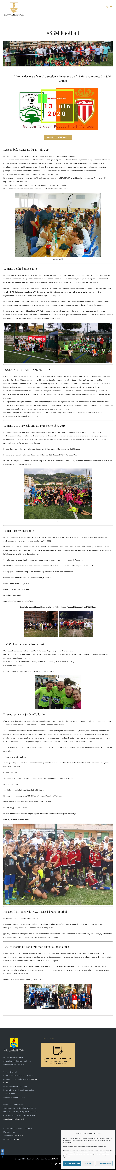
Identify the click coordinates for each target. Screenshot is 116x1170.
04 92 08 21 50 (18, 1135)
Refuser (88, 1163)
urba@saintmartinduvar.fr (14, 1119)
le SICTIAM (54, 1159)
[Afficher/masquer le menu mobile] (111, 7)
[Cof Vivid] (85, 324)
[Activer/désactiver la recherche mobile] (107, 7)
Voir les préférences (104, 1163)
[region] (58, 864)
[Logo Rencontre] (58, 89)
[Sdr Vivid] (31, 324)
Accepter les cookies (72, 1163)
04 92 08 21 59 (13, 1139)
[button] (7, 864)
